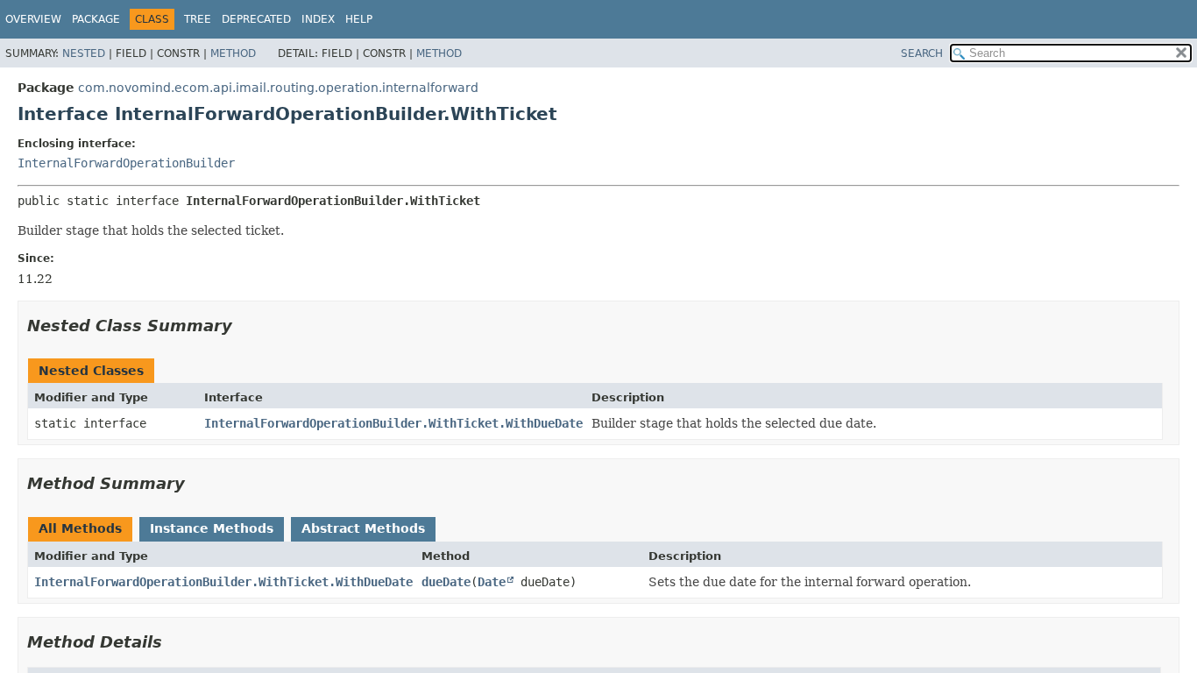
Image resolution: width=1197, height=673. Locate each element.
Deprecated (256, 19)
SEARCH (922, 53)
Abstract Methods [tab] (363, 528)
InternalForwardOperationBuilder (126, 163)
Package (96, 19)
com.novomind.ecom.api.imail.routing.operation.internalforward (278, 88)
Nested (83, 53)
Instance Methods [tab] (211, 528)
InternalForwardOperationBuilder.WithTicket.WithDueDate (393, 423)
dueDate (446, 582)
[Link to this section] (244, 325)
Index (318, 19)
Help (358, 19)
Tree (197, 19)
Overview (33, 19)
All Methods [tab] (80, 528)
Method (233, 53)
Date (492, 582)
